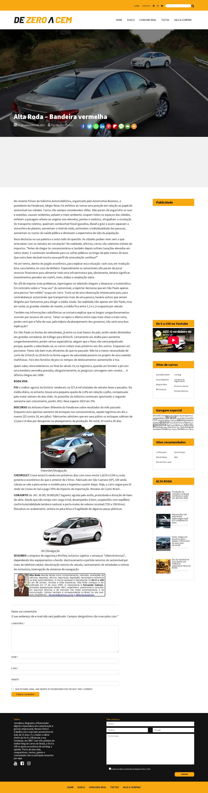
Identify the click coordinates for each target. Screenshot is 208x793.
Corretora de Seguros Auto (179, 380)
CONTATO (146, 6)
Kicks (160, 427)
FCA (179, 422)
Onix (170, 427)
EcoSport (172, 420)
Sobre (136, 6)
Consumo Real (147, 20)
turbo (181, 429)
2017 (159, 415)
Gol (168, 425)
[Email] (127, 126)
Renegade (189, 427)
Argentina (189, 415)
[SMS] (121, 126)
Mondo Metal (161, 457)
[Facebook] (83, 126)
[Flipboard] (115, 126)
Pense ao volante (181, 386)
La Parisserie (161, 452)
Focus (191, 423)
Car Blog (177, 374)
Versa (191, 429)
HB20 (177, 425)
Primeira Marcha (181, 391)
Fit (183, 423)
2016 (155, 415)
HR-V (181, 425)
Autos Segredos (162, 379)
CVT (155, 420)
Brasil (170, 417)
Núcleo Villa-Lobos (163, 462)
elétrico (181, 420)
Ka (157, 427)
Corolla (189, 418)
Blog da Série (161, 384)
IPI (154, 427)
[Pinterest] (108, 126)
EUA (176, 422)
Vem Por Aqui (179, 452)
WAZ (176, 457)
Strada (164, 429)
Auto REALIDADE (163, 374)
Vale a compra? (183, 20)
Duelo (131, 20)
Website (15, 679)
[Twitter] (89, 126)
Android (165, 416)
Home (119, 20)
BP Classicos (161, 389)
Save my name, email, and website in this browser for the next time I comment (53, 689)
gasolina (159, 424)
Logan (165, 427)
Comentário (18, 623)
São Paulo (172, 429)
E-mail (15, 668)
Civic (182, 418)
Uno (187, 429)
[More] (134, 126)
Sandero (157, 429)
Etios (171, 423)
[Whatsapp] (96, 126)
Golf (172, 425)
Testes (165, 20)
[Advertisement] (104, 162)
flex (186, 422)
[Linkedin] (102, 126)
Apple (182, 416)
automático (159, 418)
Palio (174, 427)
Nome (14, 657)
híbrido (188, 425)
